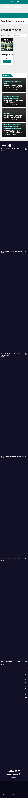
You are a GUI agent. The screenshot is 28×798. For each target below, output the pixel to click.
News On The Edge (15, 96)
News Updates (18, 81)
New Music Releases (14, 791)
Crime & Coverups (7, 81)
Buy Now (7, 61)
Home (7, 789)
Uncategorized (7, 113)
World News (18, 128)
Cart (10, 789)
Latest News (6, 124)
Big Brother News (7, 96)
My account (19, 789)
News (13, 81)
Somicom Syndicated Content (9, 128)
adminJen (14, 89)
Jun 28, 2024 (7, 134)
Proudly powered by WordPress (9, 783)
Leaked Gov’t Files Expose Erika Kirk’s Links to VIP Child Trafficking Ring (13, 87)
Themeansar (13, 785)
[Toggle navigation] (25, 15)
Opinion (5, 83)
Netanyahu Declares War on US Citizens (13, 101)
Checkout (14, 789)
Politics (16, 98)
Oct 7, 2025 (7, 89)
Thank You (23, 794)
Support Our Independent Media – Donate (11, 794)
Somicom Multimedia (11, 7)
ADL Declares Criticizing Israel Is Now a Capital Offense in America (12, 117)
